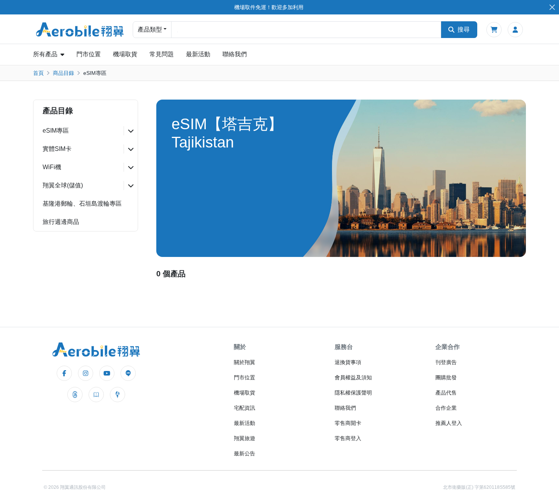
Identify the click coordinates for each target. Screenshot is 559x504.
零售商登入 (348, 438)
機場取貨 (125, 54)
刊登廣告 (446, 362)
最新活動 (198, 54)
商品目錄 (63, 73)
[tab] (85, 131)
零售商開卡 (348, 423)
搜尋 (463, 29)
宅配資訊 (244, 408)
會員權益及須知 (353, 377)
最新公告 (244, 453)
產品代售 (446, 393)
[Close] (552, 7)
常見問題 (161, 54)
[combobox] (306, 29)
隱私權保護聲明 (353, 393)
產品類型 (150, 29)
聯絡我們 (234, 54)
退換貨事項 (348, 362)
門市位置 (88, 54)
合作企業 (446, 408)
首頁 (38, 73)
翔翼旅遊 (244, 438)
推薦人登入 (448, 423)
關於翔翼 (244, 362)
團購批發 (446, 377)
